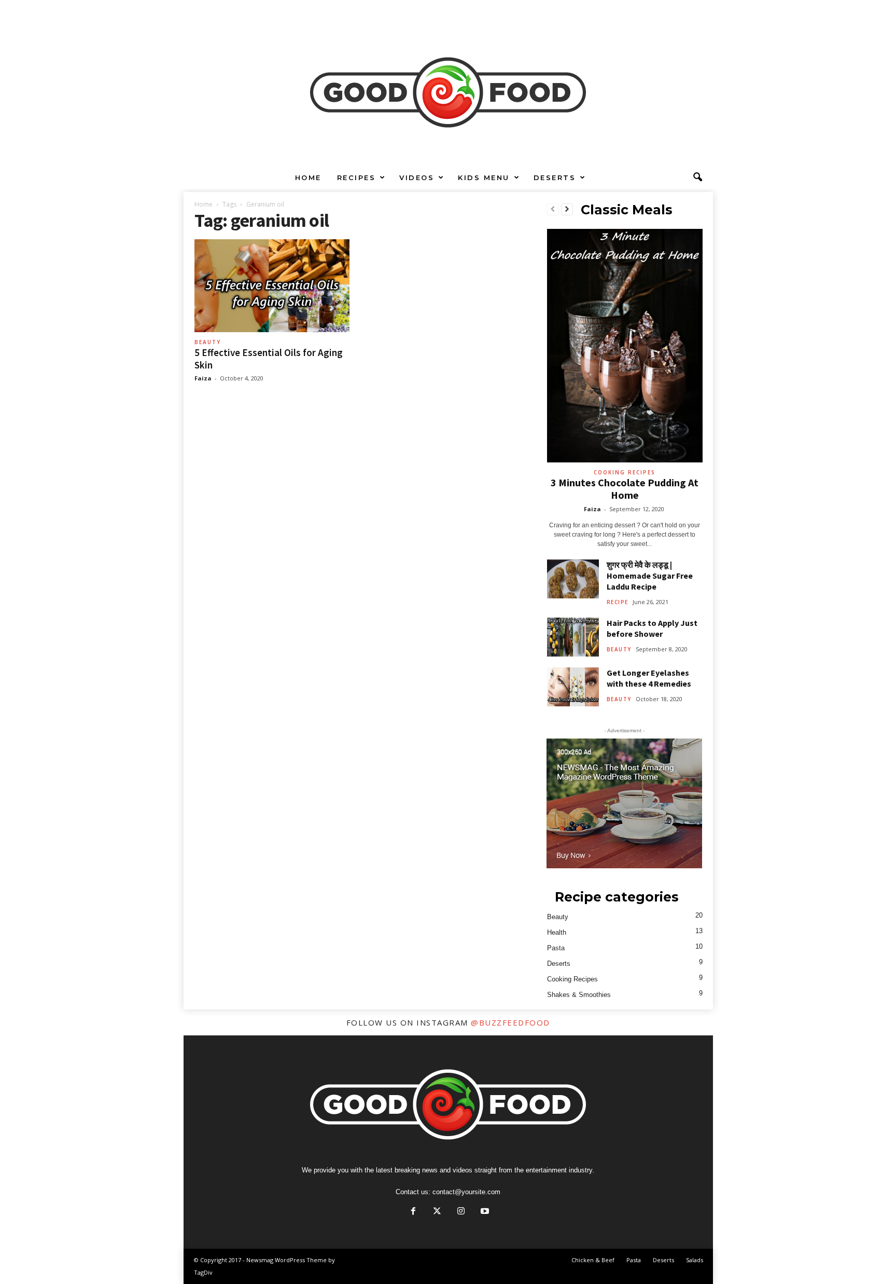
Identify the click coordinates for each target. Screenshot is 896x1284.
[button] (697, 177)
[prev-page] (553, 209)
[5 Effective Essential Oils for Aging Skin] (272, 285)
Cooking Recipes (624, 472)
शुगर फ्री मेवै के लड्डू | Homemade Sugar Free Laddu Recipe (650, 575)
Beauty (207, 342)
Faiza (203, 378)
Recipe (617, 602)
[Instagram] (461, 1212)
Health (556, 932)
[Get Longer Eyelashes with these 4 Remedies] (573, 686)
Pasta (556, 948)
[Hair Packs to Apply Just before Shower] (573, 637)
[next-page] (567, 209)
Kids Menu (484, 177)
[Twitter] (437, 1212)
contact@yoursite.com (466, 1192)
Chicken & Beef (592, 1260)
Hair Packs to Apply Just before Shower (652, 628)
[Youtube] (484, 1212)
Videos (416, 177)
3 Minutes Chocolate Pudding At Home (624, 488)
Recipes (356, 177)
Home (308, 177)
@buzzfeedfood (510, 1022)
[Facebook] (413, 1212)
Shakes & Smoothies (579, 995)
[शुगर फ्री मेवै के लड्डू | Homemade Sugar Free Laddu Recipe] (573, 578)
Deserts (555, 177)
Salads (694, 1260)
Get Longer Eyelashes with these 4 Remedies (649, 678)
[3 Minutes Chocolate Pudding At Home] (625, 345)
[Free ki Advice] (448, 83)
